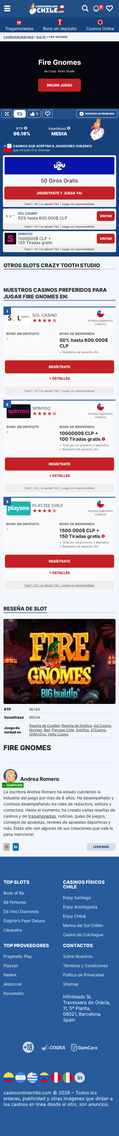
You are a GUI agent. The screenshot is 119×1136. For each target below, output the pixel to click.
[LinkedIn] (16, 847)
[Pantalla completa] (6, 114)
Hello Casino (58, 734)
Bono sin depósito (60, 28)
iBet (47, 730)
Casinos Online (100, 28)
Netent (9, 974)
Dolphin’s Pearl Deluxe (24, 920)
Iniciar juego (59, 85)
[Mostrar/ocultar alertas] (85, 9)
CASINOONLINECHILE (18, 36)
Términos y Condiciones (85, 965)
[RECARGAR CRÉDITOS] (20, 114)
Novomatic (13, 993)
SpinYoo (82, 730)
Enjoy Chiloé (74, 916)
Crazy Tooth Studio (62, 71)
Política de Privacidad (83, 974)
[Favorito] (47, 114)
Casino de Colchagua (83, 934)
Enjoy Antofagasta (80, 906)
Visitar (106, 216)
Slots (41, 36)
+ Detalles (59, 378)
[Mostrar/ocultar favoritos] (109, 9)
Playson (10, 965)
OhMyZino (37, 734)
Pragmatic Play (17, 956)
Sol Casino (102, 725)
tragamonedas (42, 816)
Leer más (101, 847)
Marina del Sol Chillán (83, 925)
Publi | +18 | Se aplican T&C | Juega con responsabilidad (59, 585)
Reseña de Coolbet (44, 725)
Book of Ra (13, 892)
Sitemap (71, 984)
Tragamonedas (19, 28)
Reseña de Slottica (77, 725)
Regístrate (59, 367)
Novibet (35, 730)
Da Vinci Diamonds (21, 911)
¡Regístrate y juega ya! (59, 193)
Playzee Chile (63, 730)
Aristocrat (12, 984)
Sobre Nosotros (77, 956)
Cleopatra (12, 929)
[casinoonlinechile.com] (46, 8)
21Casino (98, 730)
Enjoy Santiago (77, 897)
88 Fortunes (14, 902)
